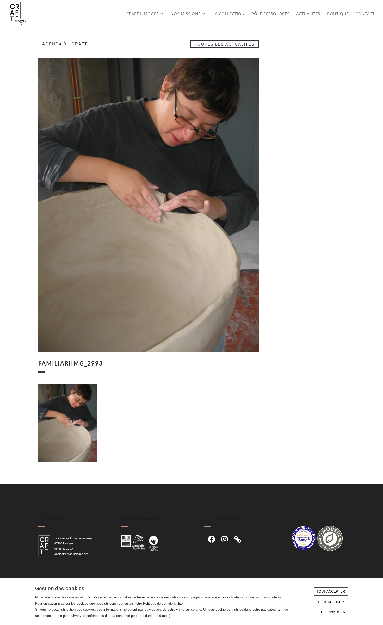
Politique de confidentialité (163, 603)
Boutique (338, 14)
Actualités (308, 14)
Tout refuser (331, 602)
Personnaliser (330, 612)
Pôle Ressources (270, 14)
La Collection (229, 14)
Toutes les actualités (225, 44)
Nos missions (186, 14)
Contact (365, 14)
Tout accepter (331, 591)
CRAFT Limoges (142, 14)
